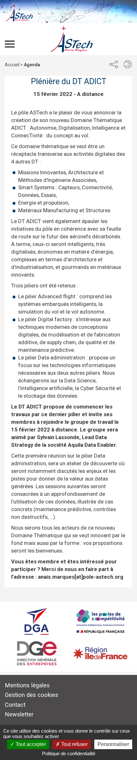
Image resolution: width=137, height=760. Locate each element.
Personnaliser (113, 744)
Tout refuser (74, 744)
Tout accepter (30, 744)
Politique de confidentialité (68, 753)
